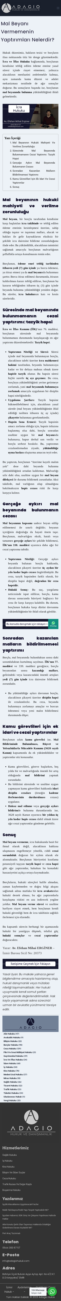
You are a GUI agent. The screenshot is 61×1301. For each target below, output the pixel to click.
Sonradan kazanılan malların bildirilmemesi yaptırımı (34, 172)
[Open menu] (58, 7)
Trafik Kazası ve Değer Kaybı (17, 1184)
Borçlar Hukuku (11, 1045)
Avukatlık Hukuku (12, 1037)
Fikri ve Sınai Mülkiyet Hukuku (18, 1052)
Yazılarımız (12, 1198)
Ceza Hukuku (10, 1048)
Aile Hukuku (9, 1034)
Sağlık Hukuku (10, 1082)
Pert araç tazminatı (11, 1233)
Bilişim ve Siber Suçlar (13, 1172)
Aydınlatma (24, 1287)
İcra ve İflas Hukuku (13, 1060)
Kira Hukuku (9, 1071)
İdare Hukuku (10, 1063)
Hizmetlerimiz (15, 1148)
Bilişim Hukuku (10, 1041)
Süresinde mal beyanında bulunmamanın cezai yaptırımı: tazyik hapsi (34, 154)
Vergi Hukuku (10, 1100)
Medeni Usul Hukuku (13, 1074)
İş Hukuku (8, 1067)
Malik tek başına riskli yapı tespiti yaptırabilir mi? (25, 1210)
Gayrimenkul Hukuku (13, 1056)
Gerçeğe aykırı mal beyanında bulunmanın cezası (34, 164)
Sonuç (16, 186)
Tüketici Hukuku (11, 1093)
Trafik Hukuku (10, 1089)
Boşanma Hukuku (11, 1190)
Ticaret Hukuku (11, 1085)
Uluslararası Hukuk (13, 1097)
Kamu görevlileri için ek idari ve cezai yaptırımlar (34, 180)
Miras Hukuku (10, 1078)
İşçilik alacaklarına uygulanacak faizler (20, 1204)
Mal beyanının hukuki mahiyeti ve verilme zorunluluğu (34, 144)
